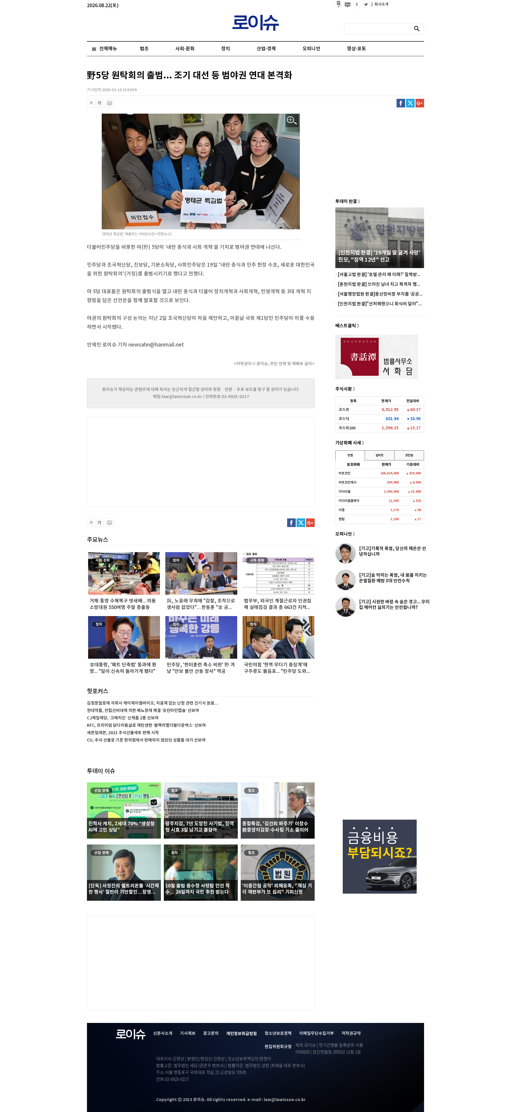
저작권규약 (351, 1033)
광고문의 (211, 1033)
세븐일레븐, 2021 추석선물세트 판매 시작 (123, 732)
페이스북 (401, 103)
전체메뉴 (108, 49)
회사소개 (380, 4)
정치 (225, 49)
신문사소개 (162, 1033)
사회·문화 (185, 49)
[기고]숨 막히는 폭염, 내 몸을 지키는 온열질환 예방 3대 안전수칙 (393, 578)
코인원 (409, 455)
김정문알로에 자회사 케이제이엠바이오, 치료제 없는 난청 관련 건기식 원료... (152, 703)
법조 (144, 49)
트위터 (410, 103)
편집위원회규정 (278, 1046)
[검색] (418, 28)
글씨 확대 (99, 103)
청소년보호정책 (278, 1033)
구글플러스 (419, 103)
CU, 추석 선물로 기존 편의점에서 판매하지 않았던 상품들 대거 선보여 (146, 740)
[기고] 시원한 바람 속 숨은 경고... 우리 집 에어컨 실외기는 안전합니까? (394, 604)
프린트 (109, 103)
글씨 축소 (91, 103)
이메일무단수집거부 (316, 1033)
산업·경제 (266, 49)
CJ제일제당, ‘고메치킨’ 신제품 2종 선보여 (123, 718)
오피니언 (311, 49)
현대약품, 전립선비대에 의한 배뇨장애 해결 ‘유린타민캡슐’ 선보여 (143, 710)
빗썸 (350, 455)
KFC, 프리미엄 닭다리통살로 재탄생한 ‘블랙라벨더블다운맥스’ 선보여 (146, 725)
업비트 (380, 455)
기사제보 (187, 1033)
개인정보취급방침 (241, 1033)
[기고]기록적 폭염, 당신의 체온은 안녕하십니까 (392, 551)
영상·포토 (356, 49)
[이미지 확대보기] (292, 120)
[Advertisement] (146, 461)
